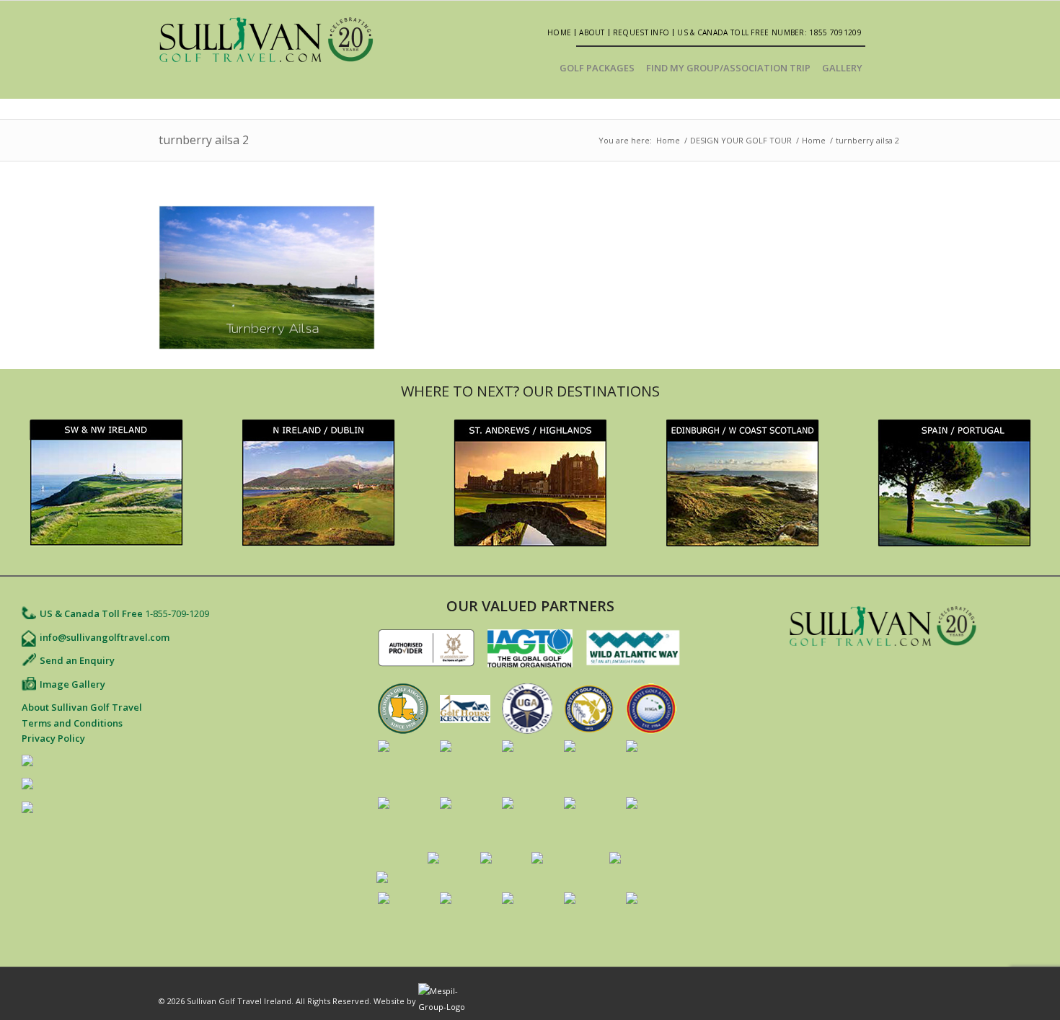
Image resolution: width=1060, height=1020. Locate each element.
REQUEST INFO (641, 32)
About (592, 32)
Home (559, 32)
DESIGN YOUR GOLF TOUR (741, 140)
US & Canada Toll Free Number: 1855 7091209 (769, 32)
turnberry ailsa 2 (204, 140)
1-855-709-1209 (177, 613)
